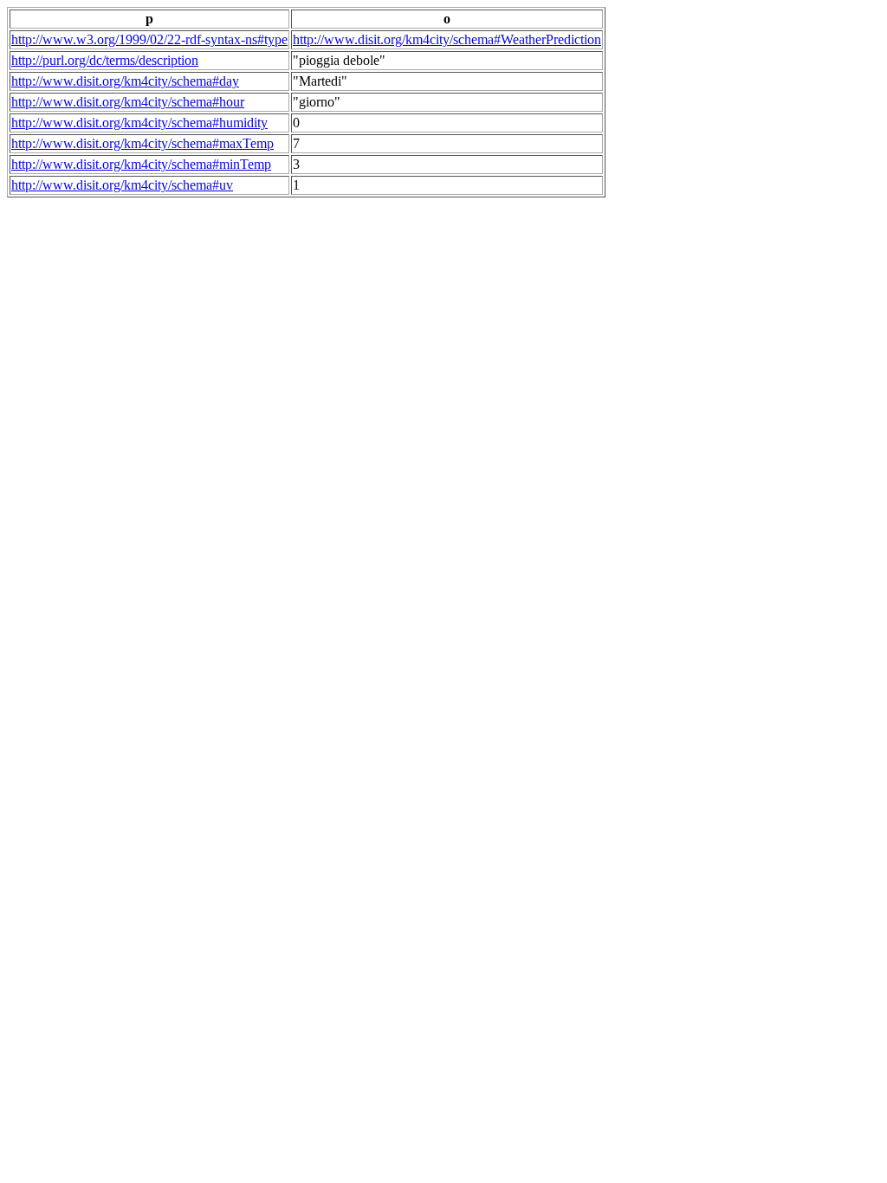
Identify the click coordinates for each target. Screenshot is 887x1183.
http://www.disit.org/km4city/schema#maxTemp (142, 143)
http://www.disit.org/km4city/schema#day (125, 81)
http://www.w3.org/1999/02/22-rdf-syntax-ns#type (149, 39)
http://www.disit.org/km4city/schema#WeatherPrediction (447, 39)
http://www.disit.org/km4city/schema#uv (122, 185)
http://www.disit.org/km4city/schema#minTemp (141, 164)
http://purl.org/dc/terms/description (104, 60)
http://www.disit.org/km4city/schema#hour (127, 101)
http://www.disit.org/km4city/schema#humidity (139, 122)
